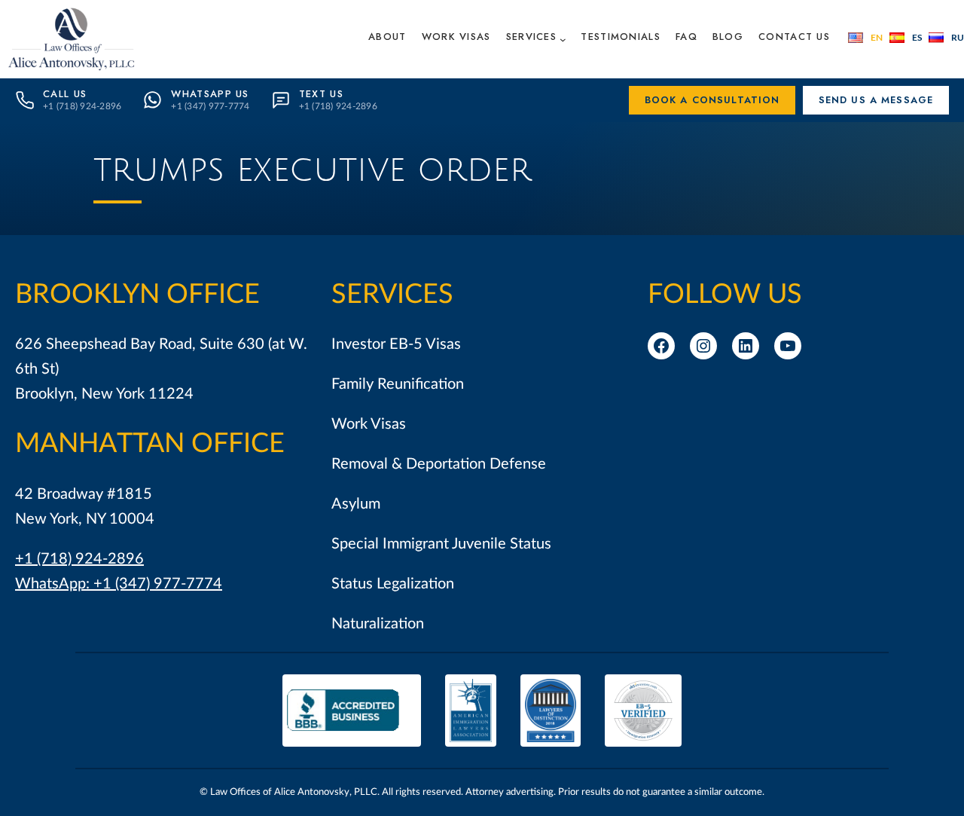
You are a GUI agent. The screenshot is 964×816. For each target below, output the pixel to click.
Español (905, 37)
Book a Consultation (712, 100)
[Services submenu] (563, 38)
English (865, 37)
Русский (946, 37)
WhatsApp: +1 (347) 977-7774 (118, 583)
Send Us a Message (876, 100)
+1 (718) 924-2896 (79, 559)
